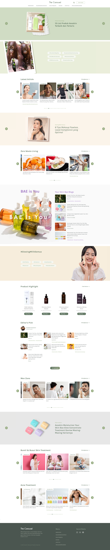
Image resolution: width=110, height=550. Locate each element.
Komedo (57, 423)
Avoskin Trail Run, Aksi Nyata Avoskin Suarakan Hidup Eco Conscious (35, 335)
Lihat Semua (85, 286)
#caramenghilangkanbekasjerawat (59, 343)
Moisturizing (31, 310)
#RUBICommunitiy (53, 60)
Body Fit (68, 199)
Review (60, 5)
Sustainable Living (25, 155)
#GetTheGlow (26, 262)
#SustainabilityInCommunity (71, 53)
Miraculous (48, 310)
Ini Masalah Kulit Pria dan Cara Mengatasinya (55, 399)
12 (62, 407)
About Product (58, 17)
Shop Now (80, 2)
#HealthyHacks (47, 262)
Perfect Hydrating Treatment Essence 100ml (28, 308)
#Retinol (60, 351)
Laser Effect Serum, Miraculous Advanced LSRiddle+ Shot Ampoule (67, 22)
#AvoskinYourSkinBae (78, 239)
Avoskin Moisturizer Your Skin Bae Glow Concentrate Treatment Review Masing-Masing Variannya (78, 206)
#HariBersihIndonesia (54, 56)
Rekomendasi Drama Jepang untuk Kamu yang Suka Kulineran (35, 346)
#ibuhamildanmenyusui (72, 475)
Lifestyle (67, 5)
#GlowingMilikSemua (41, 5)
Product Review (70, 228)
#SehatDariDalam (50, 265)
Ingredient (31, 5)
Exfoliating (78, 310)
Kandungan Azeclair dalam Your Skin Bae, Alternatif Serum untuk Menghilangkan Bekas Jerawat (78, 225)
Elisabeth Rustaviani (31, 327)
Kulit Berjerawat (71, 489)
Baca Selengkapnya (61, 29)
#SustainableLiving (67, 60)
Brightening (25, 310)
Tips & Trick (47, 454)
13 (61, 108)
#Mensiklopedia (37, 265)
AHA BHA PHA (78, 349)
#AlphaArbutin (70, 239)
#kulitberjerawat (24, 510)
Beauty (56, 126)
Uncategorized (24, 83)
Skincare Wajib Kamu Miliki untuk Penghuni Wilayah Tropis (81, 335)
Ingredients (54, 340)
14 (62, 108)
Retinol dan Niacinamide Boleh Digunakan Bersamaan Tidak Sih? (58, 346)
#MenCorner (25, 265)
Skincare (70, 155)
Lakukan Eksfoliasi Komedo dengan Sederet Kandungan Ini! (68, 429)
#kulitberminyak (32, 510)
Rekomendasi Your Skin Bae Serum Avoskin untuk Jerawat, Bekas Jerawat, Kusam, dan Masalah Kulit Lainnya (77, 234)
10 (60, 514)
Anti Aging (43, 310)
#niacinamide (55, 351)
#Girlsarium (36, 262)
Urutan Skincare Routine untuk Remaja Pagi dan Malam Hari (80, 346)
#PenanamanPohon (69, 56)
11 (58, 108)
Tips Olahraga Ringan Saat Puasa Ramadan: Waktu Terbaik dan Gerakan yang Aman (46, 102)
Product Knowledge (71, 217)
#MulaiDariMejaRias (77, 5)
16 (65, 108)
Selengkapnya (84, 79)
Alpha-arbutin (70, 209)
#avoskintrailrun (70, 201)
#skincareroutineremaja (80, 351)
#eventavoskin (78, 201)
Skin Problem (52, 5)
